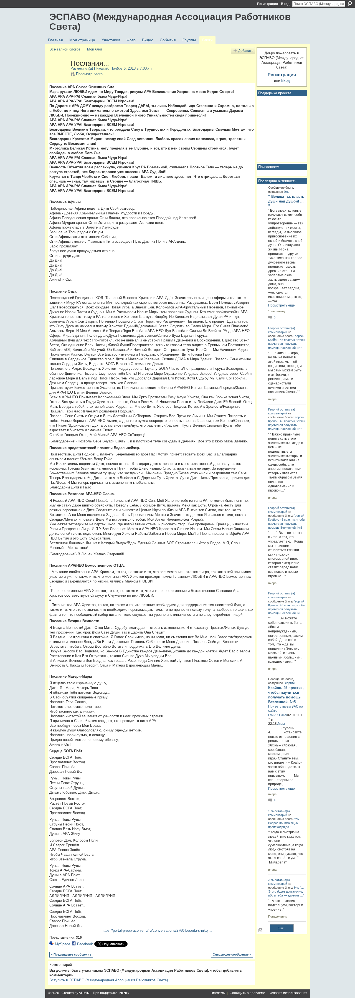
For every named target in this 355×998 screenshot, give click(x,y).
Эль (286, 191)
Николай (101, 68)
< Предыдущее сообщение (71, 954)
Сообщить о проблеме (247, 993)
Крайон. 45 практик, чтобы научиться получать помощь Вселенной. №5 (286, 343)
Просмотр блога (89, 74)
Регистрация (267, 4)
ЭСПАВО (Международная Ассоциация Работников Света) (170, 21)
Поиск (350, 3)
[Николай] (58, 75)
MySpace (62, 944)
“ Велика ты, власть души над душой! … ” (286, 201)
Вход (285, 4)
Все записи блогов (64, 49)
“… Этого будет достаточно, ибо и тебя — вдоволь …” (286, 891)
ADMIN (84, 993)
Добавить (245, 50)
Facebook (85, 944)
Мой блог (94, 49)
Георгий (273, 328)
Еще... (282, 928)
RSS (260, 930)
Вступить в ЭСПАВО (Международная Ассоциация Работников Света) (108, 980)
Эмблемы (218, 993)
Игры (281, 724)
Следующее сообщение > (232, 954)
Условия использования (288, 993)
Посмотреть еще (281, 305)
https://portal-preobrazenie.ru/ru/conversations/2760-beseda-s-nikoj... (157, 930)
